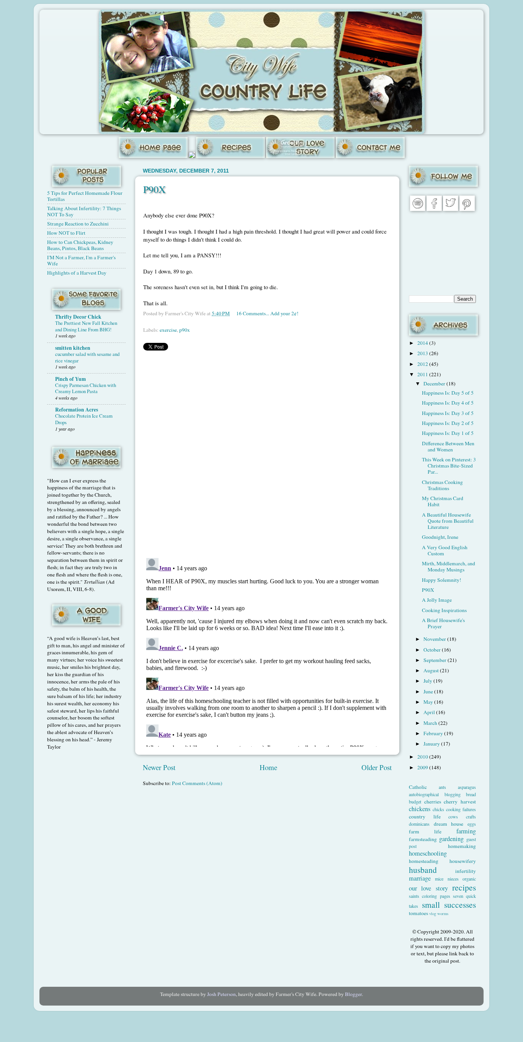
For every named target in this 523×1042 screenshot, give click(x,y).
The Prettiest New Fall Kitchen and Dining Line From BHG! (86, 326)
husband (423, 869)
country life (425, 816)
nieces (453, 879)
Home (268, 767)
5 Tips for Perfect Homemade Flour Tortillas (85, 195)
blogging (453, 794)
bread (471, 794)
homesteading (423, 861)
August (431, 670)
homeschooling (428, 853)
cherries (432, 801)
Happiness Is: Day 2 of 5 (448, 423)
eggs (471, 824)
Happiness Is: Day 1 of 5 (448, 433)
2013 (423, 353)
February (433, 733)
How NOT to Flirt (66, 232)
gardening (451, 839)
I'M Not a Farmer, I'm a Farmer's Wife (81, 260)
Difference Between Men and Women (448, 446)
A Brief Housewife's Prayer (443, 623)
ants (442, 787)
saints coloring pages (429, 896)
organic (469, 879)
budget (415, 801)
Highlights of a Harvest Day (76, 272)
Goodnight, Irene (440, 536)
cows (453, 816)
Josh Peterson (221, 994)
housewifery (462, 861)
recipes (464, 887)
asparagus (467, 787)
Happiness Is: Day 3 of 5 (448, 413)
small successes (449, 904)
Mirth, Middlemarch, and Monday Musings (448, 566)
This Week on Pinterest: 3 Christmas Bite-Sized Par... (449, 465)
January (432, 743)
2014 (423, 342)
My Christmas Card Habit (442, 501)
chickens (419, 809)
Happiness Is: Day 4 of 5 (448, 402)
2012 (423, 364)
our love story (428, 888)
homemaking (462, 846)
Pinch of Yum (70, 379)
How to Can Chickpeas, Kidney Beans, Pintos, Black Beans (80, 245)
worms (442, 913)
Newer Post (159, 767)
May (428, 701)
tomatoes (418, 913)
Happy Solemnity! (441, 579)
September (435, 660)
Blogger (353, 994)
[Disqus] (267, 452)
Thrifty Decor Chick (78, 317)
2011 (423, 374)
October (432, 649)
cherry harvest (460, 801)
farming (466, 831)
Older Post (376, 767)
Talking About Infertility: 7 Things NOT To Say (84, 211)
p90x (184, 329)
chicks (438, 809)
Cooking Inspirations (444, 610)
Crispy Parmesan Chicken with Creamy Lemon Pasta (85, 388)
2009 (423, 767)
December (434, 383)
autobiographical (424, 794)
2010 (423, 756)
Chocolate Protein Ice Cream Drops (84, 419)
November (435, 638)
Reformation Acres (76, 409)
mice (439, 879)
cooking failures (461, 809)
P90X (154, 189)
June (428, 691)
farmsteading (423, 839)
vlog (432, 913)
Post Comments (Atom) (197, 783)
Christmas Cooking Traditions (442, 485)
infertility (465, 871)
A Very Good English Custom (444, 550)
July (428, 680)
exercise (168, 329)
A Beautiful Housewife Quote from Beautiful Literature (448, 520)
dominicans (419, 824)
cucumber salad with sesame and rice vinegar (87, 357)
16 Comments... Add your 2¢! (267, 313)
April (429, 712)
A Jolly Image (437, 599)
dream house (449, 823)
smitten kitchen (72, 348)
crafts (471, 816)
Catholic (418, 787)
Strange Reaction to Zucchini (78, 223)
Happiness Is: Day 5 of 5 (448, 392)
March (430, 722)
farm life (425, 831)
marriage (420, 878)
